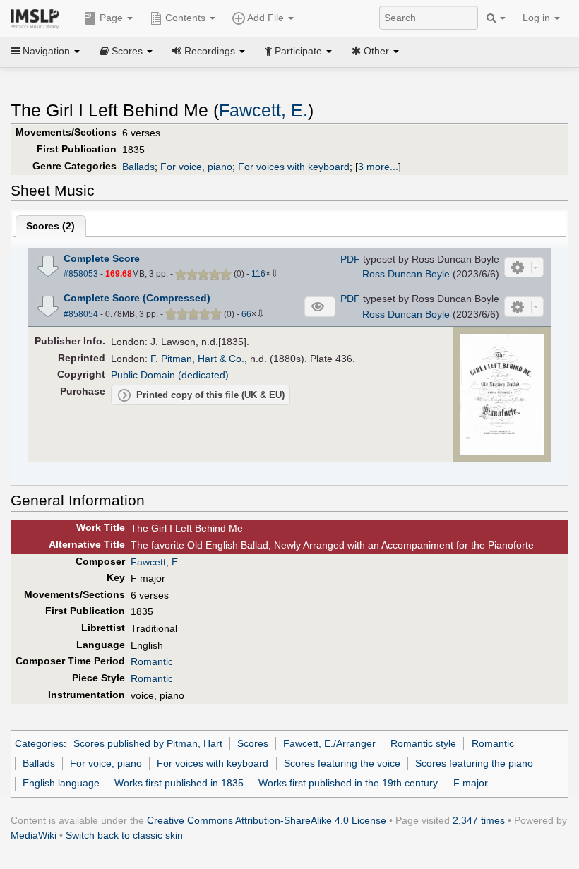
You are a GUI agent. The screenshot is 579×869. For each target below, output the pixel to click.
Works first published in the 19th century (348, 783)
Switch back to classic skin (124, 835)
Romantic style (423, 743)
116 (258, 274)
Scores (252, 743)
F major (470, 783)
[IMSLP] (38, 17)
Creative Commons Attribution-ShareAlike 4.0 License (266, 820)
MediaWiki (33, 835)
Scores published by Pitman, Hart (147, 743)
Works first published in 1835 (179, 783)
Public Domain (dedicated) (170, 374)
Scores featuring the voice (342, 763)
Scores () (50, 226)
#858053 (81, 274)
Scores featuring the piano (474, 763)
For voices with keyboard (294, 166)
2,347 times (479, 820)
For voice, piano (196, 166)
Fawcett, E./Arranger (329, 743)
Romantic (152, 661)
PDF (350, 259)
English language (61, 783)
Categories (39, 743)
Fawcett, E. (263, 110)
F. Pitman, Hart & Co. (197, 358)
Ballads (138, 166)
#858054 (81, 314)
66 (246, 314)
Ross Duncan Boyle (406, 274)
